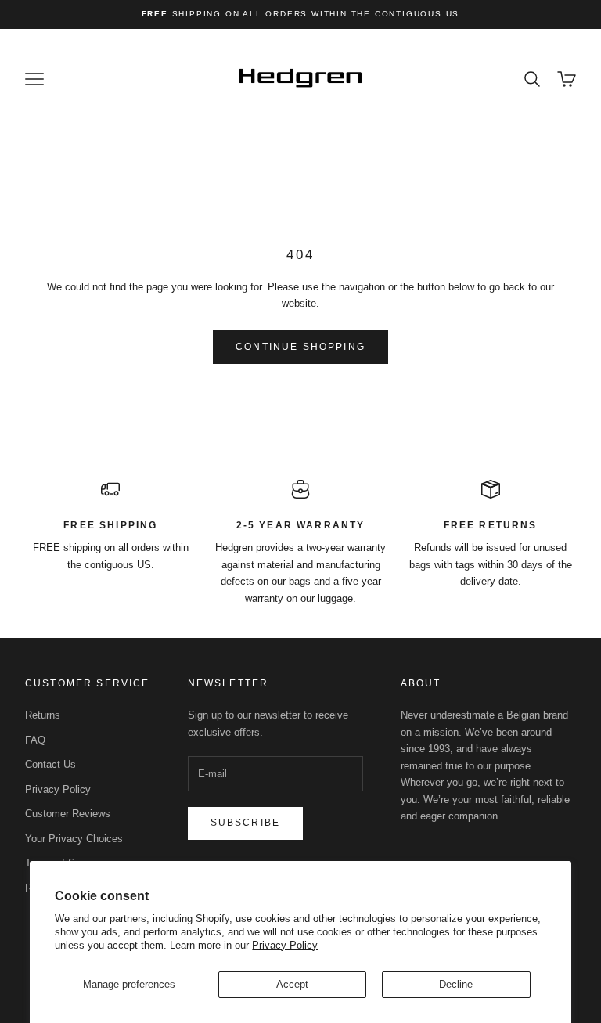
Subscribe (245, 822)
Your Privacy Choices (74, 839)
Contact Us (50, 764)
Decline (456, 984)
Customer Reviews (67, 813)
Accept (292, 984)
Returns (42, 715)
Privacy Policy (285, 945)
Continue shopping (300, 346)
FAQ (35, 740)
